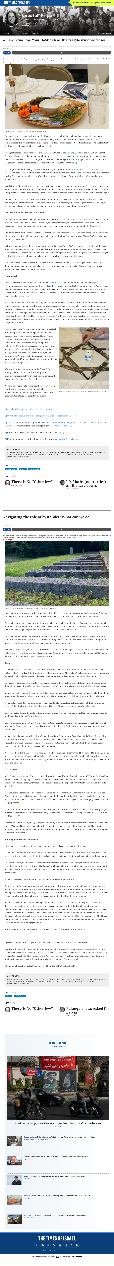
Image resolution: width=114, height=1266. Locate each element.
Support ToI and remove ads (102, 3)
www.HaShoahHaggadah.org (65, 439)
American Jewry (11, 469)
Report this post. (8, 63)
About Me (35, 33)
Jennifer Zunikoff (78, 169)
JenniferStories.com (62, 425)
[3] (88, 169)
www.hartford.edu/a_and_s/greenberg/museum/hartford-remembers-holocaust (42, 415)
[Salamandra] (77, 1256)
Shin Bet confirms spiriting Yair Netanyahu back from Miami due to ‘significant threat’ (55, 1176)
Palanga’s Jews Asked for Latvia (87, 1010)
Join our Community (82, 3)
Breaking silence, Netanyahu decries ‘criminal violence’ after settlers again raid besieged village (59, 1137)
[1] (97, 159)
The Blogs (26, 11)
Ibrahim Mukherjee (72, 489)
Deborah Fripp (37, 15)
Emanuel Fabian (29, 1139)
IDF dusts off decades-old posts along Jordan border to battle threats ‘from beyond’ (55, 1215)
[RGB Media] (59, 1257)
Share (8, 53)
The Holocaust (34, 469)
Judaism (22, 469)
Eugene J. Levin (70, 1015)
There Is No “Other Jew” (32, 481)
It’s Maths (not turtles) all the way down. (86, 483)
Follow (26, 24)
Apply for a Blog (104, 33)
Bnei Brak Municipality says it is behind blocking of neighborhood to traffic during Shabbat (57, 1196)
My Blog (24, 33)
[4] (88, 206)
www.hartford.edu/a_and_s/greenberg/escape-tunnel (31, 409)
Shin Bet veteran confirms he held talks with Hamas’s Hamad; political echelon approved (56, 1156)
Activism (8, 996)
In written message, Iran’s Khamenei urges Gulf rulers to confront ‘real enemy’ (58, 1123)
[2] (75, 162)
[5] (93, 282)
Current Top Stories (58, 1046)
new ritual (55, 282)
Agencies (46, 1139)
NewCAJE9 (71, 152)
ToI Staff (58, 1126)
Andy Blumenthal (16, 485)
